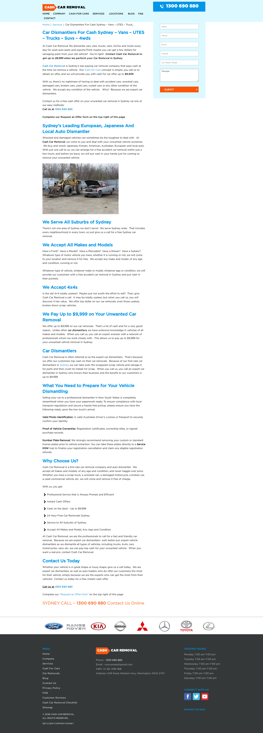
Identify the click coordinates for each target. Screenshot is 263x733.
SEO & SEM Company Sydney (58, 724)
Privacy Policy (51, 688)
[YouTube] (204, 696)
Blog (131, 13)
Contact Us (49, 683)
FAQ (140, 13)
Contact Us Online (125, 603)
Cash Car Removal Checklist (59, 702)
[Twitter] (196, 696)
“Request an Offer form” (74, 594)
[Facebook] (187, 696)
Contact (50, 18)
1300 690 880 (182, 6)
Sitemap (47, 707)
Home (46, 13)
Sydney (64, 365)
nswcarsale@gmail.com (118, 664)
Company (59, 13)
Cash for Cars (93, 70)
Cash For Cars (79, 13)
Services (98, 13)
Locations (116, 13)
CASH (65, 7)
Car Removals (51, 673)
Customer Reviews (54, 697)
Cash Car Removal (53, 65)
